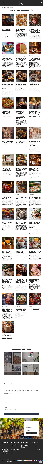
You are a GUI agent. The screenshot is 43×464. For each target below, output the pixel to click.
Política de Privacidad (14, 452)
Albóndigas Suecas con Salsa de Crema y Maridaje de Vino (21, 309)
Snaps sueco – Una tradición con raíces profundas (21, 197)
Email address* (6, 402)
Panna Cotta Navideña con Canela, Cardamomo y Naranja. (21, 253)
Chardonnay (18, 306)
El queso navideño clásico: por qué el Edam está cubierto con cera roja (21, 58)
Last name (24, 397)
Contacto (12, 453)
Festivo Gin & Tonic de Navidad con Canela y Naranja (35, 253)
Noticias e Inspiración (7, 7)
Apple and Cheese (4, 55)
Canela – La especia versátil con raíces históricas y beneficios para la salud (34, 225)
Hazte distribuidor (14, 445)
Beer (16, 277)
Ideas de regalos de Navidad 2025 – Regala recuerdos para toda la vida (34, 170)
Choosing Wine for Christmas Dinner (34, 308)
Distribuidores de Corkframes (14, 448)
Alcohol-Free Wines (5, 306)
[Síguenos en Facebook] (33, 449)
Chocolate (17, 27)
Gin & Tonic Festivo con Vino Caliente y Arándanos (7, 197)
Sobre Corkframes (14, 444)
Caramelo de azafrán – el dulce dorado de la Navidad (21, 169)
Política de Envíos (14, 450)
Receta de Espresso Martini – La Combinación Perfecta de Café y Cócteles (7, 281)
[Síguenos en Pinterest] (37, 449)
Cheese (17, 55)
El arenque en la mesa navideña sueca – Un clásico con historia (35, 197)
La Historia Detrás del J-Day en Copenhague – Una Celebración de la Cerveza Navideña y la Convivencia (21, 281)
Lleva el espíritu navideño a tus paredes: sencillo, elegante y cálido (6, 170)
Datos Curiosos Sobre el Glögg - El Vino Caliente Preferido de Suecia (7, 309)
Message (5, 407)
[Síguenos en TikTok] (40, 449)
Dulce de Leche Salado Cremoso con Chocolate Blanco (21, 30)
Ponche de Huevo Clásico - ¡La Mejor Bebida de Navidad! (7, 337)
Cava (2, 221)
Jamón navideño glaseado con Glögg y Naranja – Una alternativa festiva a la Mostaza (35, 31)
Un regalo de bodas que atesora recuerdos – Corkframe (34, 143)
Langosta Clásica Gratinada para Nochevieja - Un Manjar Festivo (6, 113)
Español (3, 460)
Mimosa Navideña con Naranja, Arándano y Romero (7, 253)
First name (6, 397)
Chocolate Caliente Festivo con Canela (21, 223)
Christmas (3, 27)
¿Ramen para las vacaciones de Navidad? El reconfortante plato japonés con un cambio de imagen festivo (21, 115)
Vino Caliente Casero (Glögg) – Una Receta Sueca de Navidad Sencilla (7, 86)
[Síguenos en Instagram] (35, 449)
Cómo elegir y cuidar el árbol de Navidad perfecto (7, 143)
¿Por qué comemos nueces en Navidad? (21, 85)
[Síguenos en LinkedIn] (33, 452)
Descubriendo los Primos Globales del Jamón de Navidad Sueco (34, 280)
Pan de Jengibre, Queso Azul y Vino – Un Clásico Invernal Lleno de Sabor (7, 58)
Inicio (2, 7)
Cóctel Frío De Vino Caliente (7, 223)
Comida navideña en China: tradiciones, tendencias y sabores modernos (35, 58)
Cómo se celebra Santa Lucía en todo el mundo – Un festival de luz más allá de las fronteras (35, 114)
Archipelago (31, 194)
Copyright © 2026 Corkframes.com (9, 460)
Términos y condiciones (15, 449)
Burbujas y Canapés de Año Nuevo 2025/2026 (21, 143)
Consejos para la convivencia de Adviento (34, 86)
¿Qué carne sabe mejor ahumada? (6, 29)
